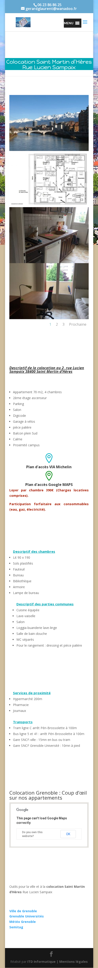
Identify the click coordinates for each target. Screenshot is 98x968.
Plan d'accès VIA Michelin (49, 466)
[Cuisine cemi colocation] (49, 262)
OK (68, 834)
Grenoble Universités (26, 916)
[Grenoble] (49, 150)
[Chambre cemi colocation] (49, 318)
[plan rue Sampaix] (49, 206)
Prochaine (77, 324)
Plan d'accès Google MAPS (49, 484)
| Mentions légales (72, 961)
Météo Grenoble (22, 921)
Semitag (16, 927)
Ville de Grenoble (23, 911)
